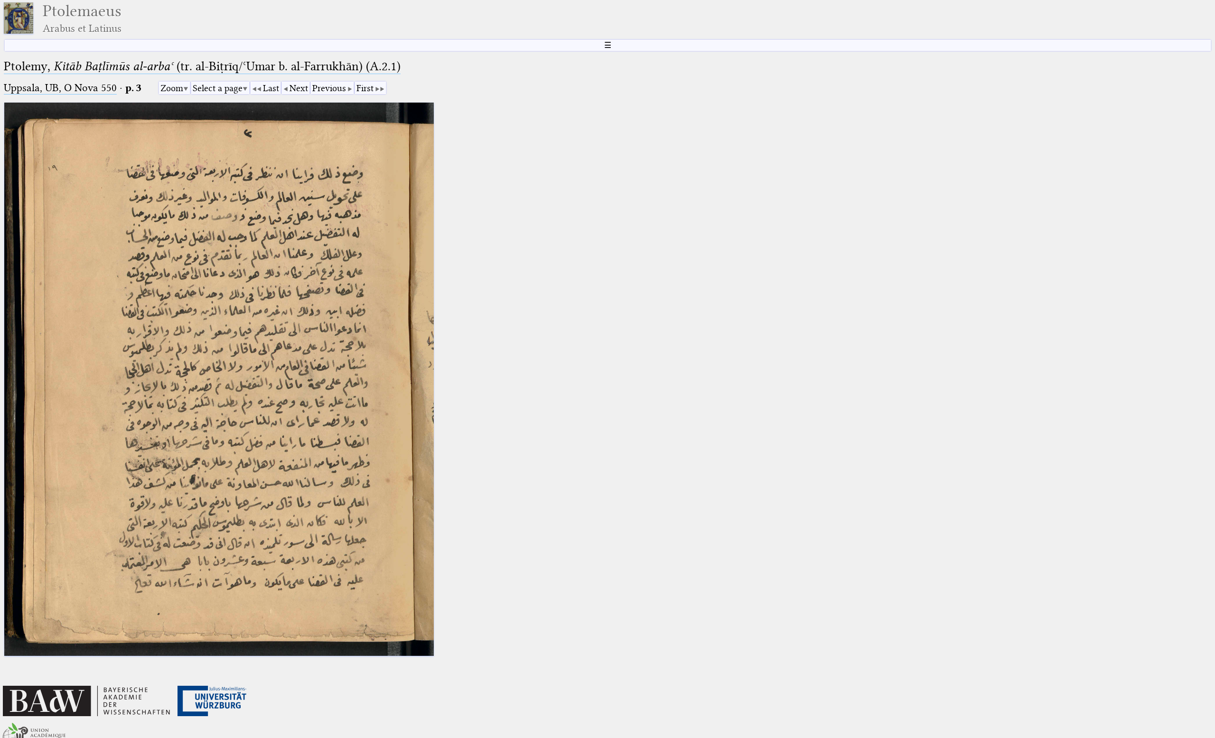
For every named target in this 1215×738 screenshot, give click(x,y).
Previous (329, 88)
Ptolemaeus (82, 18)
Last (271, 88)
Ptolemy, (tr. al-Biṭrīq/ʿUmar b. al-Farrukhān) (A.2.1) (202, 66)
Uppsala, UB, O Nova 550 (60, 87)
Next (299, 88)
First (365, 88)
